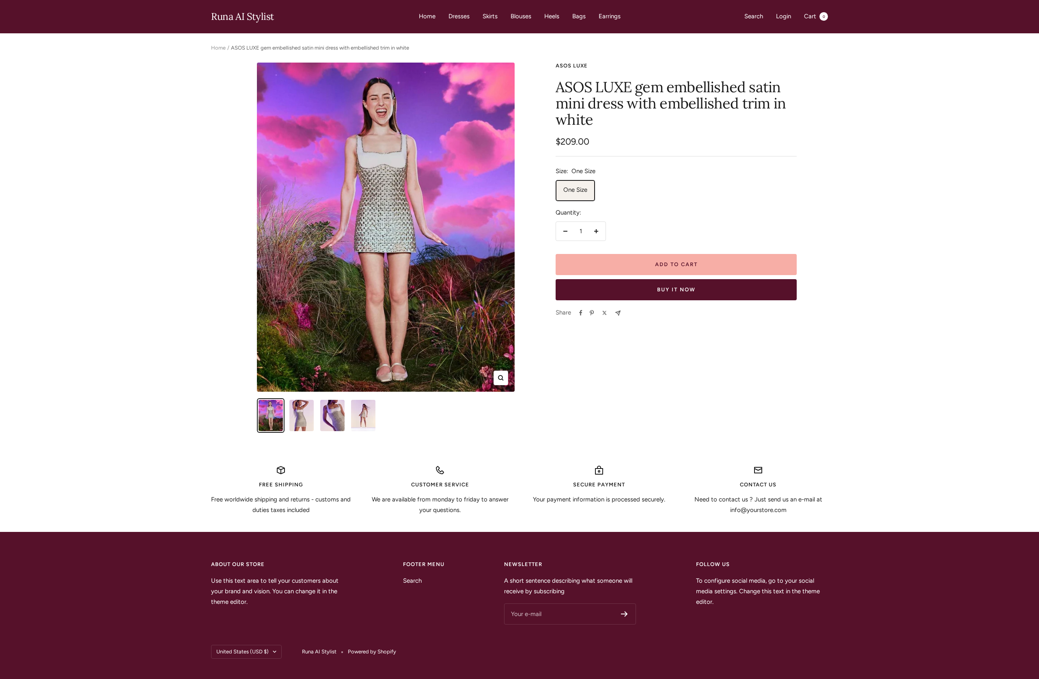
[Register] (624, 614)
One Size (575, 189)
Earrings (610, 16)
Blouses (521, 16)
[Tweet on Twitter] (604, 313)
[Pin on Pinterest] (592, 313)
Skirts (490, 16)
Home (427, 16)
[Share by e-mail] (618, 313)
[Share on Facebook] (580, 313)
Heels (551, 16)
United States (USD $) (242, 652)
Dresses (459, 16)
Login (783, 16)
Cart (814, 16)
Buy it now (676, 289)
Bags (579, 16)
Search (753, 16)
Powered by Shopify (372, 652)
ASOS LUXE (572, 66)
